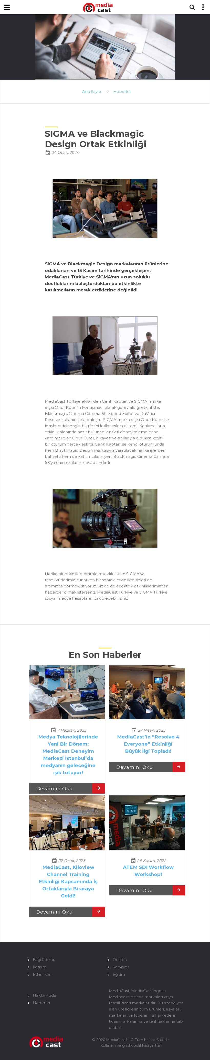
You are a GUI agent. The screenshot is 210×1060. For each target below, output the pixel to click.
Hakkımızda (44, 995)
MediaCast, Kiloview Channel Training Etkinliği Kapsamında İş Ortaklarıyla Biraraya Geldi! (68, 881)
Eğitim (119, 974)
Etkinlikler (42, 974)
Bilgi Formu (44, 959)
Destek (120, 959)
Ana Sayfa (91, 91)
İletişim (40, 967)
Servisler (121, 967)
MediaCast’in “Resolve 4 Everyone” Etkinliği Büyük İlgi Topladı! (148, 744)
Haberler (122, 91)
